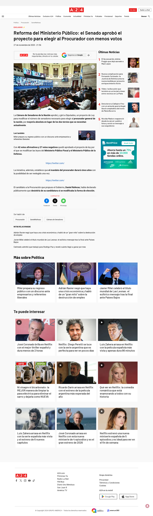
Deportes (118, 16)
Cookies (102, 485)
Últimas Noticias (34, 16)
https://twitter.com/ (55, 163)
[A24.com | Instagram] (25, 480)
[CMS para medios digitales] (111, 510)
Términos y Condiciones (109, 483)
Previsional (108, 16)
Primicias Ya (88, 16)
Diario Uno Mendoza (65, 485)
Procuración (25, 23)
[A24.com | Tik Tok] (34, 480)
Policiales (98, 16)
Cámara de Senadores (54, 220)
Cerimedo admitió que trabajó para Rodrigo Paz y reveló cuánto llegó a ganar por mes (50, 247)
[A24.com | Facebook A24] (16, 480)
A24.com (61, 473)
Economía (67, 16)
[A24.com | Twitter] (21, 480)
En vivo (133, 10)
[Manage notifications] (147, 506)
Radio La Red (145, 10)
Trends (126, 16)
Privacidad (103, 480)
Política (58, 16)
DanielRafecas (36, 23)
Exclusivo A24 (48, 16)
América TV (62, 490)
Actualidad (77, 16)
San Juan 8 (62, 487)
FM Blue (60, 482)
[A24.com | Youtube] (29, 480)
